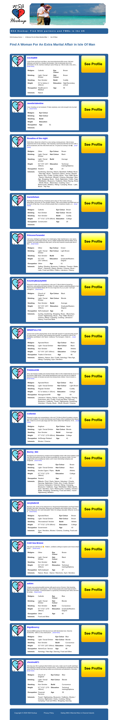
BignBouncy (33, 627)
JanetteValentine (35, 103)
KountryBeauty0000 (37, 281)
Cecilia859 (32, 58)
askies (30, 583)
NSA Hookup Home (16, 37)
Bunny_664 (32, 452)
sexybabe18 (33, 503)
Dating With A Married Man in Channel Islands (77, 713)
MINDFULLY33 (34, 330)
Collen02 (31, 414)
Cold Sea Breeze (35, 543)
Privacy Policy (49, 713)
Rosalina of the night (37, 138)
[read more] (30, 66)
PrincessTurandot (36, 235)
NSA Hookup (32, 713)
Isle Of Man (54, 37)
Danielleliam (33, 197)
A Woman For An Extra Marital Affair (36, 37)
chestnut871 (33, 662)
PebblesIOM (33, 370)
